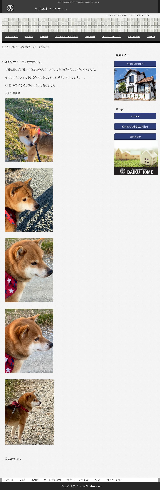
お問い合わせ (134, 36)
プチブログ (90, 36)
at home (135, 116)
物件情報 (44, 36)
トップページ (11, 36)
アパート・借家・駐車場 (66, 36)
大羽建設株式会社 (135, 64)
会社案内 (29, 36)
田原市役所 (135, 136)
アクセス (151, 36)
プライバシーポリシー (114, 480)
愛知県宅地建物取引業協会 (135, 126)
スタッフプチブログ (111, 36)
